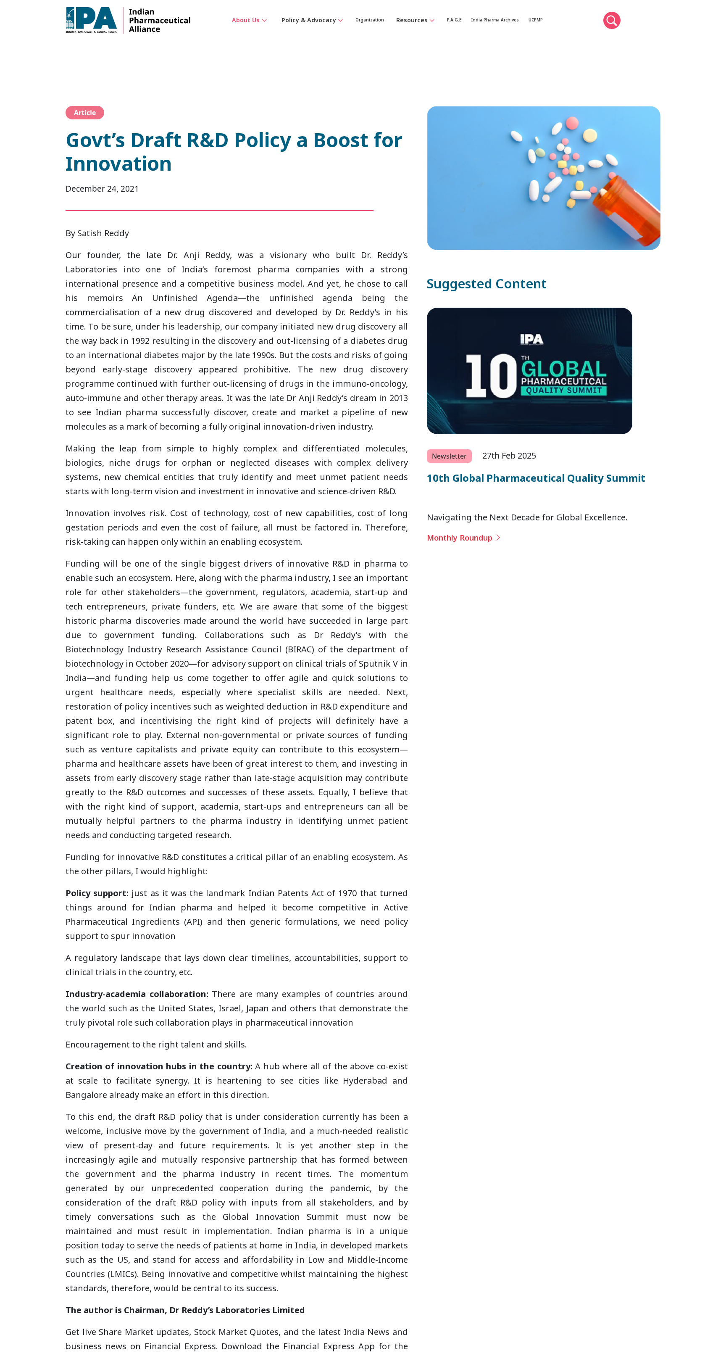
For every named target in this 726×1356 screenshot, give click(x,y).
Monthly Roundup (465, 538)
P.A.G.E (476, 34)
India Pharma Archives (535, 34)
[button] (675, 35)
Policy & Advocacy (308, 35)
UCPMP (595, 34)
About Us (246, 35)
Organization (378, 34)
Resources (428, 35)
